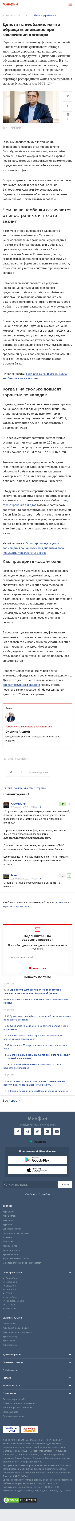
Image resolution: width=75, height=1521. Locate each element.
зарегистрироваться (16, 906)
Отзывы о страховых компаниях (19, 1403)
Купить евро (9, 1341)
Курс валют (8, 1212)
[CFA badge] (47, 1430)
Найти (65, 1184)
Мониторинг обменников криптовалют (22, 1263)
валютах (8, 603)
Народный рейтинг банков (16, 1258)
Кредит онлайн (10, 1254)
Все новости (11, 1100)
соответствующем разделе (21, 684)
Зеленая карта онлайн (14, 1399)
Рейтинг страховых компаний (17, 1408)
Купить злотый (10, 1345)
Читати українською (45, 15)
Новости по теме (37, 977)
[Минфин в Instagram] (47, 1131)
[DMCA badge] (37, 1501)
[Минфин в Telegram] (27, 1131)
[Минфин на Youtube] (56, 1131)
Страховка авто (10, 1412)
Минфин (22, 758)
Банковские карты (12, 1229)
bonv (14, 875)
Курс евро (8, 1220)
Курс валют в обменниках (16, 1328)
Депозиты (8, 1241)
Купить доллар (10, 1336)
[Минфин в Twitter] (37, 1131)
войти (60, 902)
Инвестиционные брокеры (16, 1233)
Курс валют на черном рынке (17, 1332)
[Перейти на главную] (10, 4)
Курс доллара (10, 1216)
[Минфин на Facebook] (17, 1131)
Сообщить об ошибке (37, 1194)
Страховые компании (13, 1416)
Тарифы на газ (10, 1246)
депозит (42, 321)
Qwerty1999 (18, 803)
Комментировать (39, 772)
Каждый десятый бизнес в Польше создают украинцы (39, 1091)
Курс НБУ (7, 1224)
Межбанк (7, 1237)
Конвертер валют (11, 1250)
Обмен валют (9, 1323)
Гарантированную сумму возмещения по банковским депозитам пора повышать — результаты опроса (33, 548)
